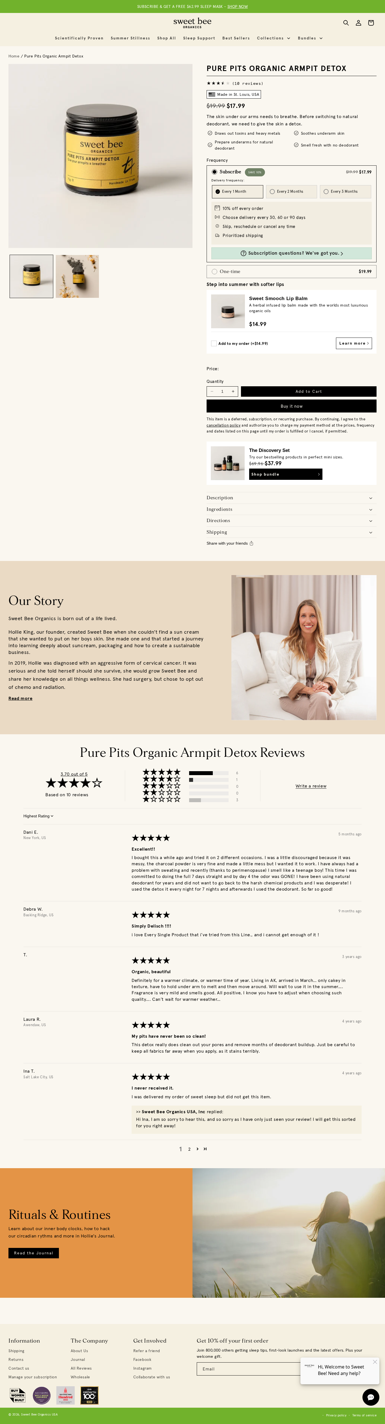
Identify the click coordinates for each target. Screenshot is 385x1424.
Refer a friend (146, 1350)
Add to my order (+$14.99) (243, 343)
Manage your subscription (32, 1376)
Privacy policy (336, 1415)
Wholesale (80, 1376)
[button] (274, 38)
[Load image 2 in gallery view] (77, 276)
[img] (151, 839)
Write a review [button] (311, 786)
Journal (78, 1359)
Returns (15, 1359)
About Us (79, 1350)
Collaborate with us (151, 1376)
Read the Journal (33, 1253)
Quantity (215, 381)
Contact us (18, 1368)
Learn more (353, 343)
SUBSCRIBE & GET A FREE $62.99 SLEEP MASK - (192, 6)
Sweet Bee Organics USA (39, 1414)
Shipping (16, 1350)
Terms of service (364, 1415)
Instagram (142, 1368)
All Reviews (81, 1368)
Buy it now (292, 406)
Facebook (142, 1359)
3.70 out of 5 (74, 774)
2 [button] (189, 1149)
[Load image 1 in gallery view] (31, 276)
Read (14, 698)
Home (13, 56)
